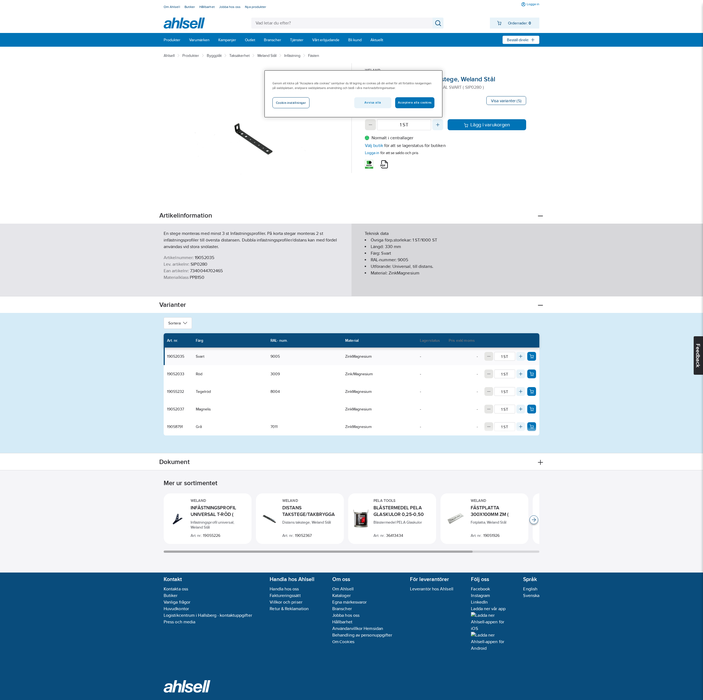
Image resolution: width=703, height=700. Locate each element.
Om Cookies (343, 641)
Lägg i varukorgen (490, 124)
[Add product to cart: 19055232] (531, 391)
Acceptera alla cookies (415, 102)
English (530, 588)
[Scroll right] (533, 519)
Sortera (174, 323)
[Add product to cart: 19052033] (531, 374)
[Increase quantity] (437, 124)
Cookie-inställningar (291, 102)
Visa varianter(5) (506, 100)
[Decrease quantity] (370, 124)
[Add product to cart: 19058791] (531, 426)
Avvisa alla (372, 102)
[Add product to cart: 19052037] (531, 409)
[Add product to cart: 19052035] (531, 356)
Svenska (531, 595)
